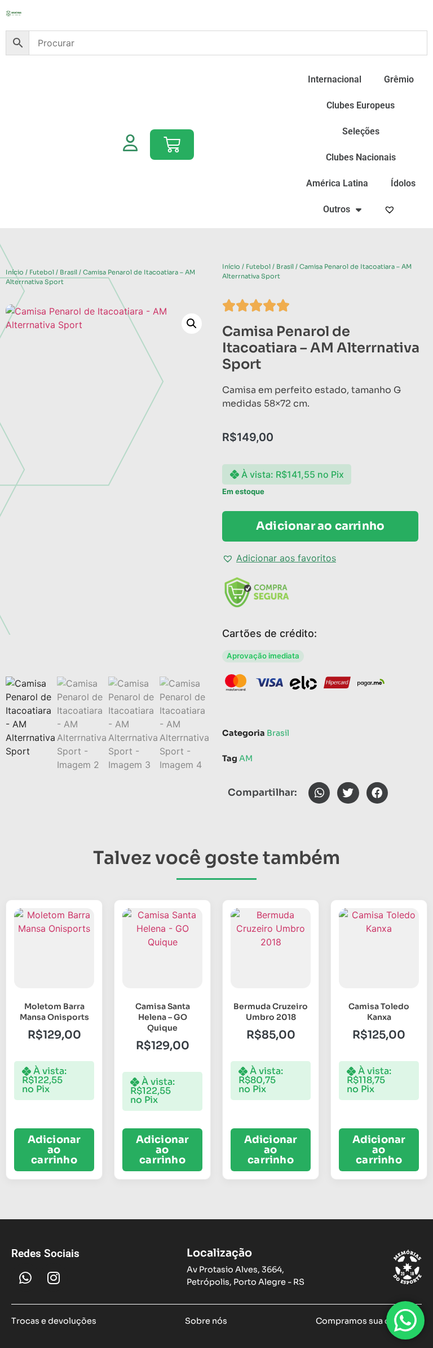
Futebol (41, 272)
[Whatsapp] (25, 1277)
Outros (336, 209)
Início (15, 272)
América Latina (337, 183)
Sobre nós (206, 1321)
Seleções (360, 131)
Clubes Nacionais (361, 157)
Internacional (334, 79)
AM (246, 758)
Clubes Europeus (360, 105)
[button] (192, 323)
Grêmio (399, 79)
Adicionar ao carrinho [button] (54, 1149)
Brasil (68, 272)
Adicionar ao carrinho (320, 526)
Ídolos (403, 183)
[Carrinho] (172, 144)
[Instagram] (53, 1277)
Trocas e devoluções (53, 1321)
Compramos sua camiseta (369, 1321)
